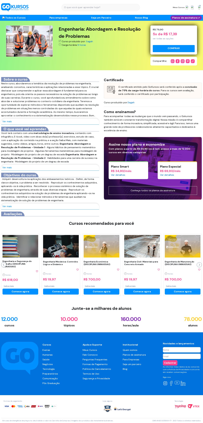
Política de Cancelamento (97, 369)
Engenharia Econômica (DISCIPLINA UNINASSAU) (97, 263)
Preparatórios (50, 373)
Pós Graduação (51, 383)
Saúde (46, 359)
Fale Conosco (90, 354)
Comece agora (20, 291)
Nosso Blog (141, 17)
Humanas (48, 354)
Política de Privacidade (179, 369)
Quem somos (130, 350)
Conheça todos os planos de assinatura (153, 190)
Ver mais (7, 121)
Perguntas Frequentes (95, 359)
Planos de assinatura (134, 354)
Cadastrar (170, 362)
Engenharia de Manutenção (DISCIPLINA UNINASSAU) (179, 263)
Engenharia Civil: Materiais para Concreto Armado (141, 263)
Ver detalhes (118, 174)
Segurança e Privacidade (96, 378)
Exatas (46, 350)
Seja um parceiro (132, 364)
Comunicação (50, 378)
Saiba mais (9, 286)
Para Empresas (131, 359)
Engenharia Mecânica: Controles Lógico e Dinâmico (60, 263)
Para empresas (58, 17)
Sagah (89, 41)
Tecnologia (49, 369)
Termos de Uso (91, 373)
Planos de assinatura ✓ (186, 17)
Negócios (48, 364)
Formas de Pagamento (95, 364)
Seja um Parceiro (101, 17)
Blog (125, 369)
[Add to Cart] (174, 48)
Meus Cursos (90, 350)
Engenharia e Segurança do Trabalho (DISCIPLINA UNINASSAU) (17, 264)
